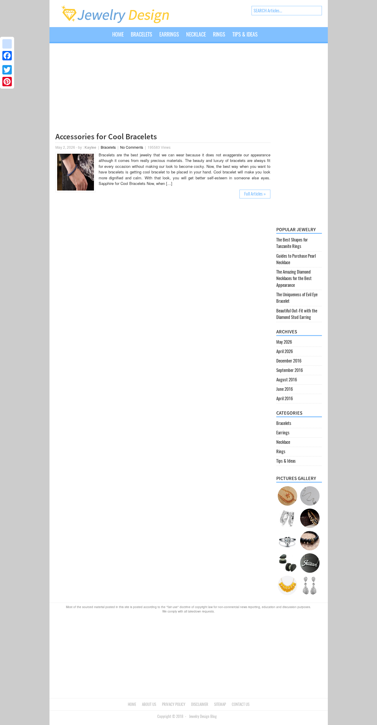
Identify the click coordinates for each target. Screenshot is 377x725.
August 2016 (286, 380)
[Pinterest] (7, 81)
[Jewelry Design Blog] (121, 22)
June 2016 (284, 389)
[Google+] (7, 63)
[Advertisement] (162, 89)
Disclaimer (199, 704)
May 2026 (284, 342)
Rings (219, 34)
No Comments (131, 147)
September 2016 (289, 370)
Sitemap (220, 704)
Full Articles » (255, 194)
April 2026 (284, 351)
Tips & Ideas (245, 34)
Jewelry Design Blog (203, 716)
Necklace (196, 34)
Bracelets (141, 34)
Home (118, 34)
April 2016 (284, 398)
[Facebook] (7, 56)
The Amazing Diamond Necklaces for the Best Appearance (294, 278)
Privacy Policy (173, 704)
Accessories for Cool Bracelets (106, 136)
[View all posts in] (265, 39)
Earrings (169, 34)
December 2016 (288, 361)
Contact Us (240, 704)
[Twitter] (7, 70)
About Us (149, 704)
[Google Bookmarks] (7, 44)
